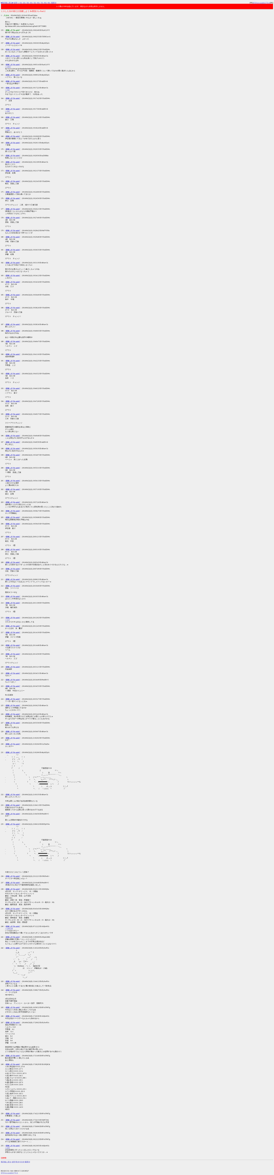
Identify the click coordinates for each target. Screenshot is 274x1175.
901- (49, 3)
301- (28, 3)
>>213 (7, 620)
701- (42, 3)
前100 (17, 1162)
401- (31, 3)
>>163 (7, 130)
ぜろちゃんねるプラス (261, 3)
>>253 (7, 1148)
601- (38, 3)
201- (24, 3)
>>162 (7, 90)
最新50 (53, 3)
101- (20, 3)
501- (35, 3)
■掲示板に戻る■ (7, 3)
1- (18, 3)
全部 (15, 3)
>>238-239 (9, 928)
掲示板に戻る (6, 1162)
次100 (22, 1162)
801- (45, 3)
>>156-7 (8, 67)
